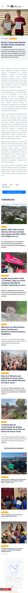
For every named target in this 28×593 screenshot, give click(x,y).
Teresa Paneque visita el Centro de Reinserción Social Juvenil (11, 515)
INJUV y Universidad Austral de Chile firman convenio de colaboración (13, 44)
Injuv (11, 184)
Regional (4, 184)
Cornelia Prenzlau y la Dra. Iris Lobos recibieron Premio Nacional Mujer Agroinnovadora (12, 550)
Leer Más (3, 247)
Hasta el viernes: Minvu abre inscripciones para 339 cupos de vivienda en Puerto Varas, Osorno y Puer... (13, 481)
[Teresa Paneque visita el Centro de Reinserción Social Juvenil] (14, 499)
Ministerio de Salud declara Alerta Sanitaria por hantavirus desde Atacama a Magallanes (13, 330)
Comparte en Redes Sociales (14, 192)
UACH (17, 184)
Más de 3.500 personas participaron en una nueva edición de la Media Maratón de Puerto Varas (13, 379)
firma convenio (5, 187)
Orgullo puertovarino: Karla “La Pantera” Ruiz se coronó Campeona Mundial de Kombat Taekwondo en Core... (13, 281)
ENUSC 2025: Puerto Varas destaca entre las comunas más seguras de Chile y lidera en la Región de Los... (13, 233)
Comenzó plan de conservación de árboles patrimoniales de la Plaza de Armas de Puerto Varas (13, 428)
